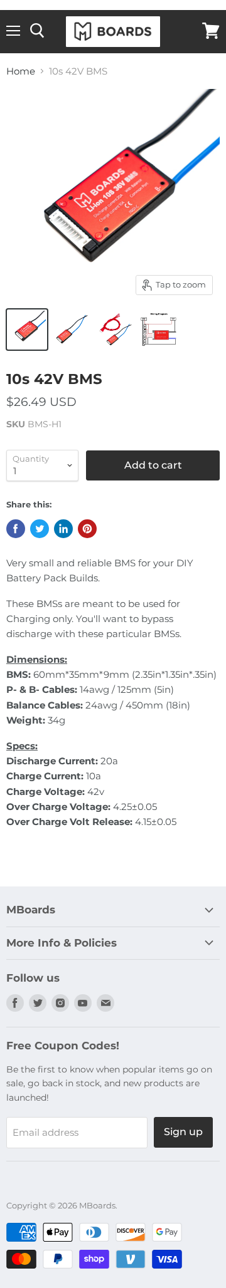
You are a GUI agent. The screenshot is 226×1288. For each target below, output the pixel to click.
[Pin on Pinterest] (87, 528)
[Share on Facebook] (15, 528)
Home (20, 71)
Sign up (183, 1132)
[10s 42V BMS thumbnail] (27, 329)
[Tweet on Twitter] (39, 528)
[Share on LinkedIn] (63, 528)
